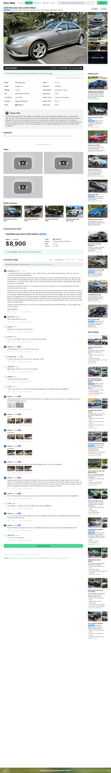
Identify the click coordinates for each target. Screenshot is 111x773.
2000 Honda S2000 (94, 145)
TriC (8, 386)
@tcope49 (10, 339)
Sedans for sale (63, 558)
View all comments (43, 546)
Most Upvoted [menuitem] (59, 259)
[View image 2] (20, 405)
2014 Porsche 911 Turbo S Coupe (95, 118)
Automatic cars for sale (16, 558)
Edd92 (9, 376)
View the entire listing (43, 144)
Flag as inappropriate (25, 312)
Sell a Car (29, 3)
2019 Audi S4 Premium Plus (96, 443)
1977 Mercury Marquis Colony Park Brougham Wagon (95, 380)
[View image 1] (11, 405)
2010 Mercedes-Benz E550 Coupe (72, 220)
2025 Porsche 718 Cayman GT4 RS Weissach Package (96, 92)
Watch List (37, 3)
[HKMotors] (16, 105)
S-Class (17, 86)
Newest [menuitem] (51, 259)
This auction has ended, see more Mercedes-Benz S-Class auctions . (29, 73)
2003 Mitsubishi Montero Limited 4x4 (95, 530)
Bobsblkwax (11, 356)
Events (52, 3)
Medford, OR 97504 (21, 101)
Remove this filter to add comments (42, 264)
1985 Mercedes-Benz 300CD (94, 560)
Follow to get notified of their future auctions (24, 252)
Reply (13, 312)
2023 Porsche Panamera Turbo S (95, 347)
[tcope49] (11, 239)
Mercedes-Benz (20, 82)
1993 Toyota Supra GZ (94, 170)
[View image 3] (28, 421)
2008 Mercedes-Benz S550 (10, 220)
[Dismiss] (108, 770)
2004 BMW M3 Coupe (94, 295)
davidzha (10, 317)
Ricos (9, 336)
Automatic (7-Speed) (15, 554)
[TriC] (5, 386)
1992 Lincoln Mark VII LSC (95, 501)
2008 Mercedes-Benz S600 (31, 220)
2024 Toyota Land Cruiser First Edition (95, 590)
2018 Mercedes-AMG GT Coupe (95, 411)
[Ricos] (5, 336)
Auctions (20, 3)
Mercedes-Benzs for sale (31, 558)
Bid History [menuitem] (80, 259)
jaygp (9, 326)
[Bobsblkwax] (5, 356)
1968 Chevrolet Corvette (95, 219)
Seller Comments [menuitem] (70, 259)
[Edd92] (5, 376)
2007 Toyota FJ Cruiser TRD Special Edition (96, 471)
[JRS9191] (5, 366)
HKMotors (21, 105)
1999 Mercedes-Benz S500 (96, 270)
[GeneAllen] (5, 271)
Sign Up (102, 3)
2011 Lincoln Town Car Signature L (94, 244)
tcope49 (15, 239)
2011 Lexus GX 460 (93, 319)
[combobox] (76, 3)
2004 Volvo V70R (93, 194)
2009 (39, 554)
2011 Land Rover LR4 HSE (95, 623)
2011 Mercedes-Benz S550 (51, 220)
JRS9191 (9, 366)
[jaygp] (5, 326)
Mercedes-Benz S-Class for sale (48, 558)
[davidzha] (5, 316)
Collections (45, 3)
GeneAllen (10, 271)
